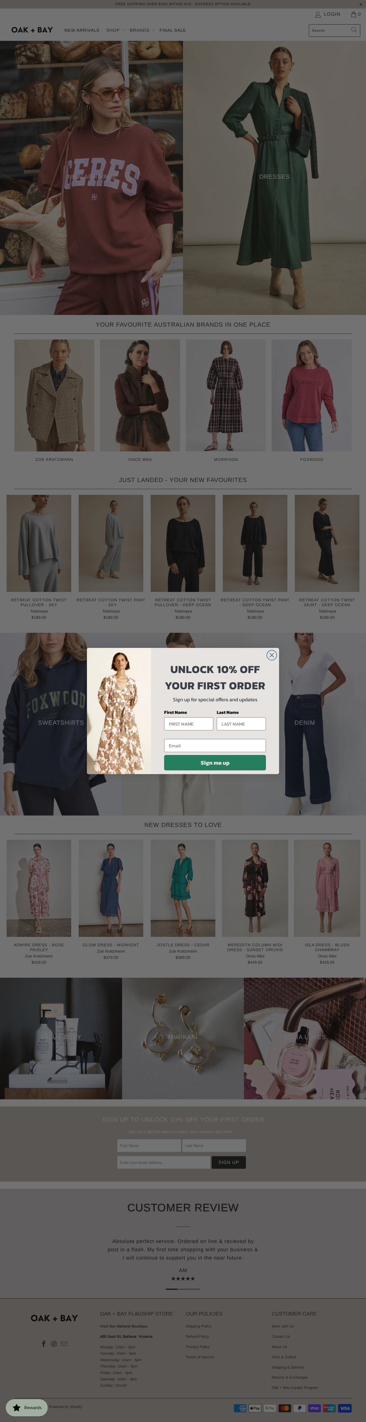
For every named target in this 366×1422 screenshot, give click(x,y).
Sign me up (215, 762)
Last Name (228, 712)
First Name (175, 712)
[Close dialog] (272, 655)
